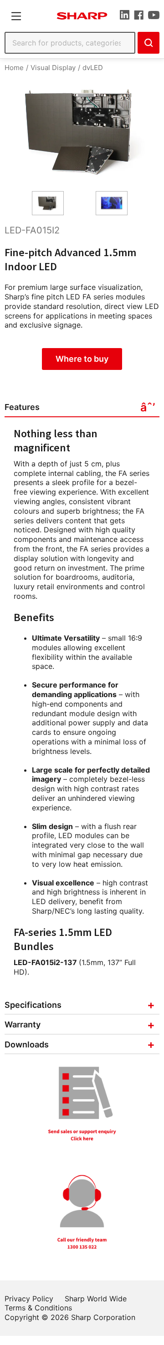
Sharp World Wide (96, 1298)
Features (22, 407)
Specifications (33, 1005)
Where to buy (82, 359)
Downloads (27, 1044)
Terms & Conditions (38, 1307)
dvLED (92, 67)
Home (14, 67)
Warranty (23, 1024)
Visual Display (53, 67)
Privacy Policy (29, 1298)
